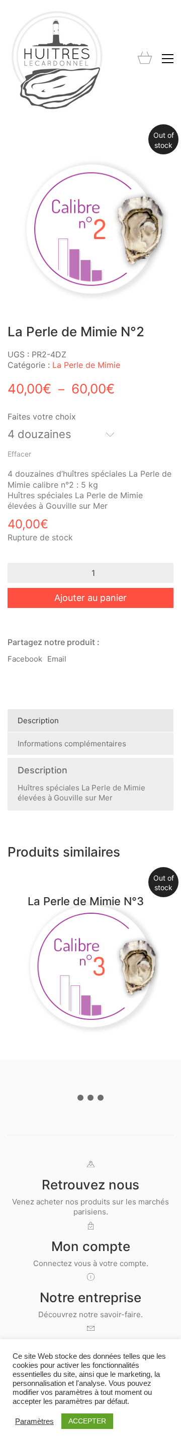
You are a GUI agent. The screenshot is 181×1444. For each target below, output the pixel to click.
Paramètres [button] (34, 1421)
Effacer (19, 454)
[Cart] (145, 58)
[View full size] (20, 147)
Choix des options (146, 1024)
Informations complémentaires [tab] (72, 743)
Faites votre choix (42, 416)
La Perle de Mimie (86, 365)
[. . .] (90, 1100)
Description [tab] (38, 720)
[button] (167, 59)
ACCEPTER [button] (87, 1421)
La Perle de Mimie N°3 (86, 901)
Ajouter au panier (90, 597)
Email (56, 659)
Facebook (25, 659)
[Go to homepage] (58, 58)
